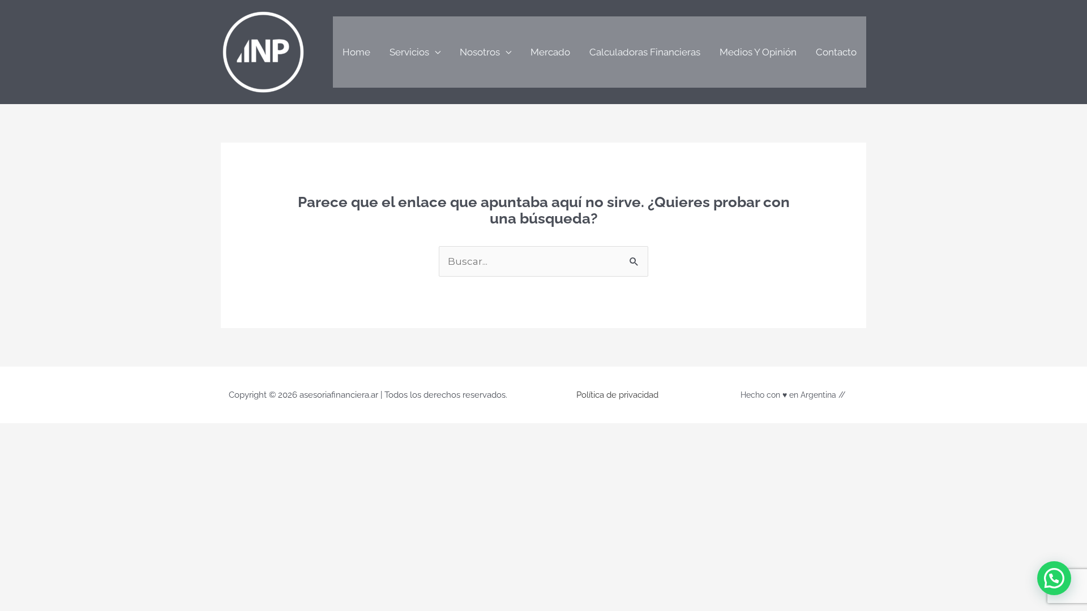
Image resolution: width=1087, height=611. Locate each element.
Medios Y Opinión (758, 52)
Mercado (550, 52)
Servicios (409, 52)
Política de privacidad (617, 395)
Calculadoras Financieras (644, 52)
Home (356, 52)
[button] (1054, 578)
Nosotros (480, 52)
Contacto (836, 52)
